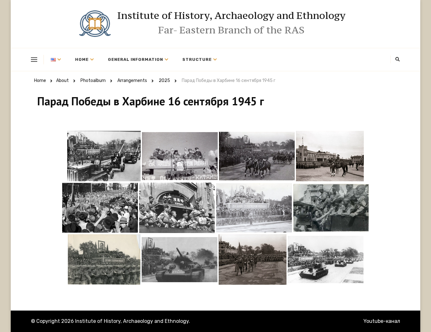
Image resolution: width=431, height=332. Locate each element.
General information (135, 59)
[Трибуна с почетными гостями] (254, 207)
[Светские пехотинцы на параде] (252, 259)
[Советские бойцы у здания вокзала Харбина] (177, 208)
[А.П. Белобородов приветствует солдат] (330, 156)
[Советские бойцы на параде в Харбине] (104, 259)
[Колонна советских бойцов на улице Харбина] (100, 208)
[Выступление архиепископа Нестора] (180, 156)
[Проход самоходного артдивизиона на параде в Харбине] (325, 259)
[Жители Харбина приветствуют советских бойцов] (331, 208)
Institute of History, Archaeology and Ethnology (231, 15)
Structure (197, 59)
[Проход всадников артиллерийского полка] (257, 156)
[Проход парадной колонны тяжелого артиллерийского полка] (104, 156)
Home (82, 59)
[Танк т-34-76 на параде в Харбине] (179, 259)
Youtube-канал (381, 321)
